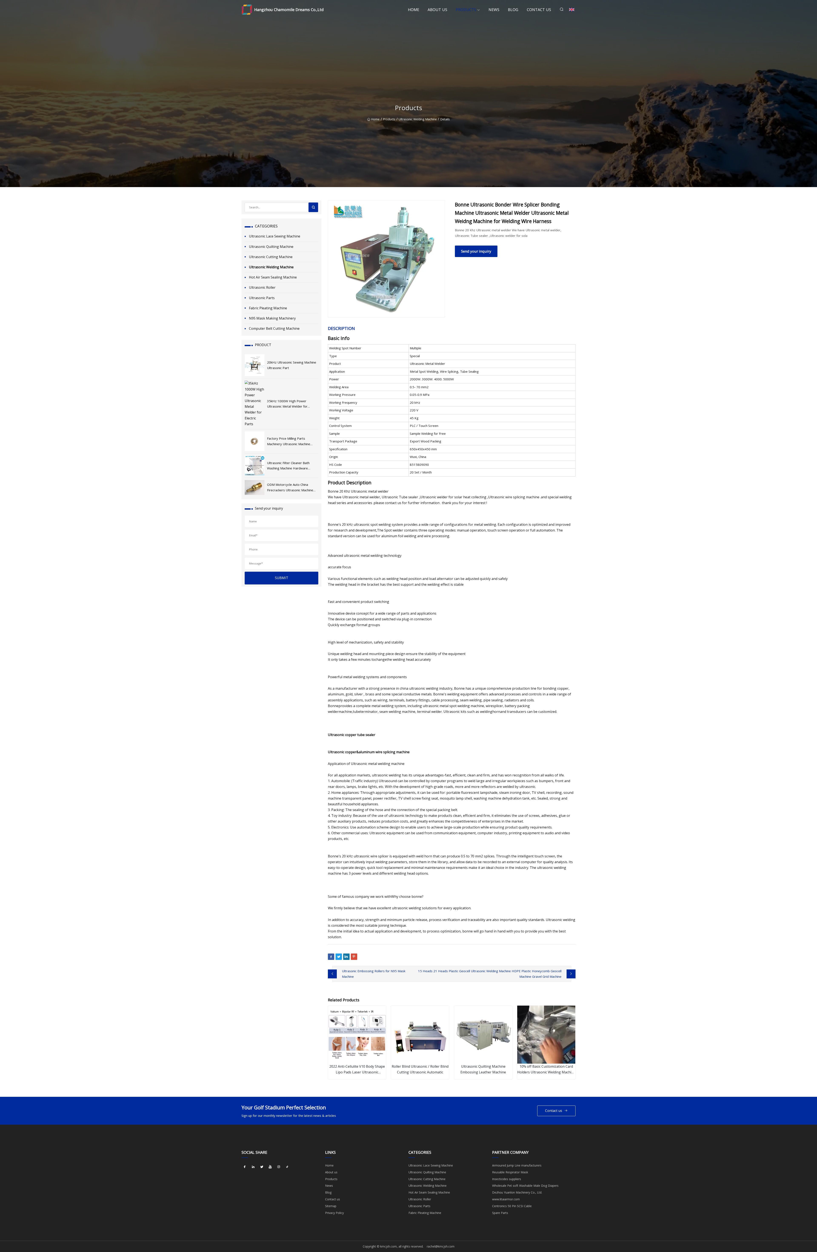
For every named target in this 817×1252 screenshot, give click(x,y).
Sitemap (330, 1206)
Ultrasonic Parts (262, 298)
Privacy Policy (334, 1213)
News (493, 9)
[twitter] (262, 1167)
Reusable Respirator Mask (510, 1172)
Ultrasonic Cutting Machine (271, 256)
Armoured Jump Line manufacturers (516, 1165)
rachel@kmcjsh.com (440, 1246)
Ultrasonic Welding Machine (418, 119)
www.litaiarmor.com (506, 1199)
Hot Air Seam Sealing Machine (273, 277)
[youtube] (270, 1167)
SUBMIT (281, 578)
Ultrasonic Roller (262, 287)
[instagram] (279, 1167)
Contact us (539, 9)
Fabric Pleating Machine (268, 308)
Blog (513, 9)
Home (413, 9)
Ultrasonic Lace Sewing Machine (274, 236)
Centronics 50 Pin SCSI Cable (512, 1206)
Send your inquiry (476, 251)
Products (466, 9)
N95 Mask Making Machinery (272, 318)
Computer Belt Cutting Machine (274, 328)
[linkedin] (253, 1167)
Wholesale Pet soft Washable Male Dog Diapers (525, 1186)
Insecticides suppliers (506, 1179)
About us (437, 9)
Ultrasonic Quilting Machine (271, 246)
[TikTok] (287, 1167)
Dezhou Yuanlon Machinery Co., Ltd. (517, 1192)
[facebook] (244, 1167)
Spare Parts (500, 1213)
